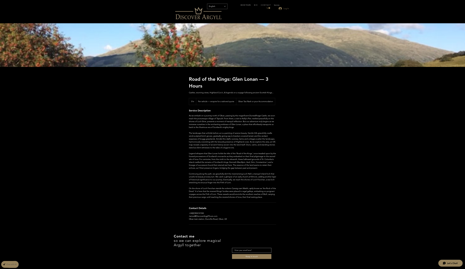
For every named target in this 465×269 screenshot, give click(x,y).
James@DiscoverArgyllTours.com (183, 249)
